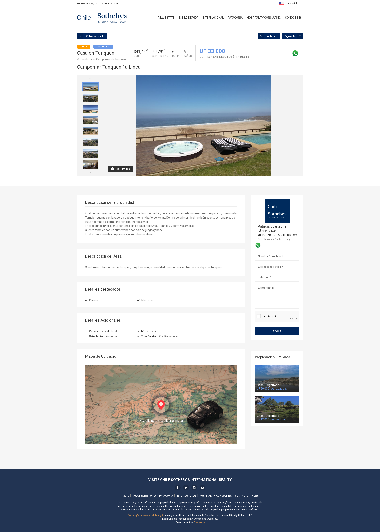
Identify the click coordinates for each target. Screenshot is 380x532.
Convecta (199, 522)
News (255, 495)
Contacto (242, 495)
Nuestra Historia (144, 495)
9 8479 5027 (269, 230)
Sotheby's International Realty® (145, 515)
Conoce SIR (293, 17)
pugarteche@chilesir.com (279, 234)
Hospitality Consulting (264, 17)
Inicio (125, 495)
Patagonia (235, 17)
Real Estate (166, 17)
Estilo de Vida (188, 17)
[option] (90, 86)
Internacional (213, 17)
